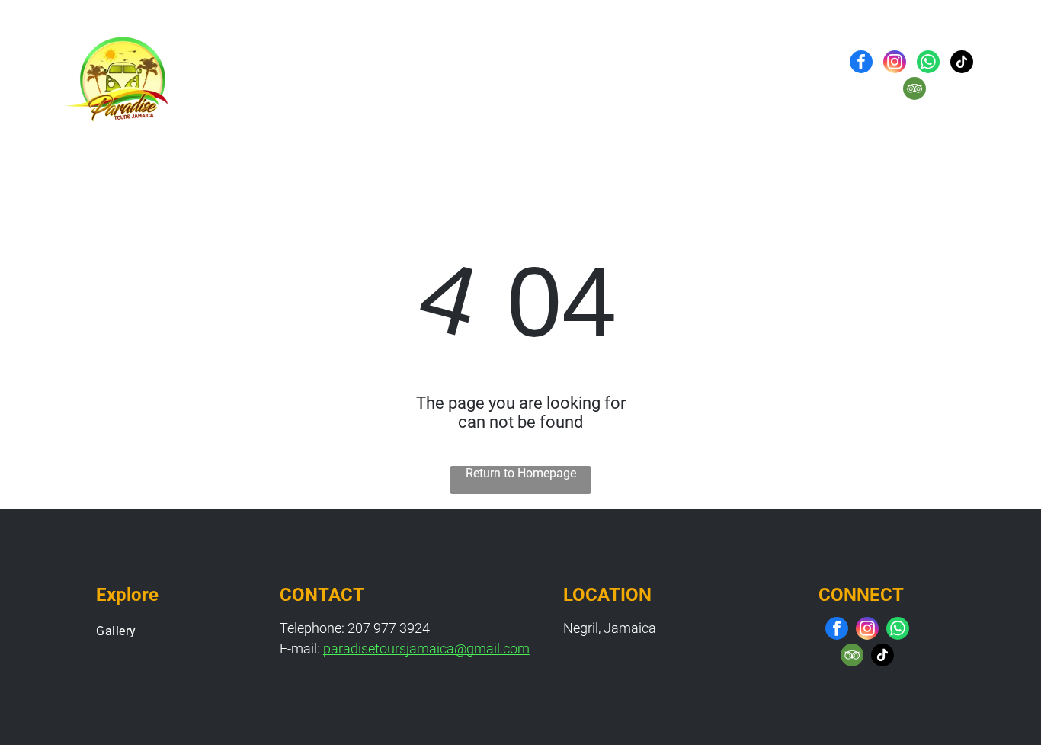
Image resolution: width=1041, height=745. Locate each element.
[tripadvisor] (914, 90)
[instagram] (894, 63)
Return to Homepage (521, 473)
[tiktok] (961, 63)
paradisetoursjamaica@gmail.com (426, 649)
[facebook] (861, 63)
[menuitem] (394, 76)
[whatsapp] (928, 63)
